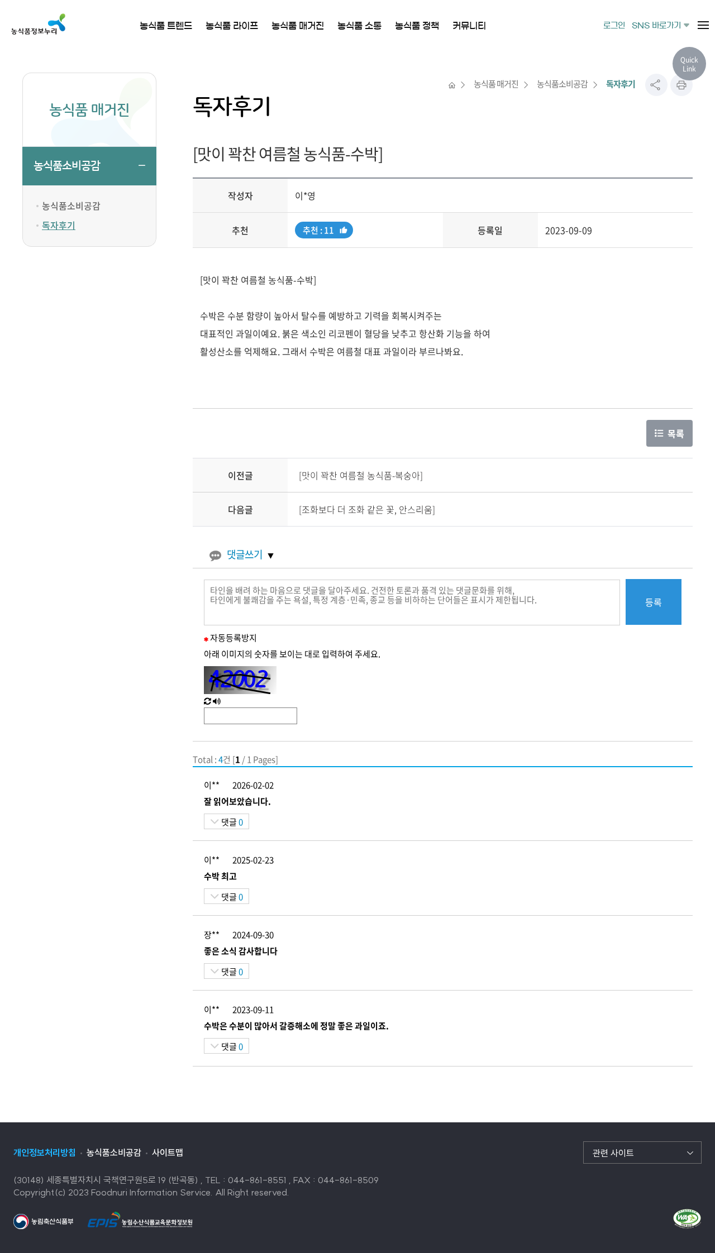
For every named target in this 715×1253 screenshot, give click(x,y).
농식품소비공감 (67, 166)
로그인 (614, 26)
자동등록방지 (233, 638)
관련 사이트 (613, 1153)
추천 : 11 (318, 230)
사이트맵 (167, 1152)
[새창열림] (43, 1221)
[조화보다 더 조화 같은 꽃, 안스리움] (367, 509)
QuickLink (689, 64)
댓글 (231, 822)
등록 (653, 602)
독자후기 (58, 225)
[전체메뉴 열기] (703, 25)
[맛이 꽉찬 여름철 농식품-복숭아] (361, 475)
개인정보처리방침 (44, 1152)
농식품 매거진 (496, 84)
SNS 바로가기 (656, 26)
